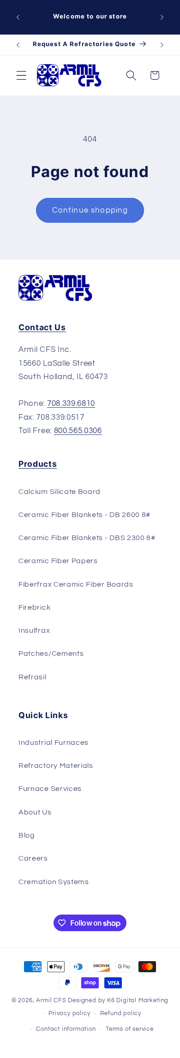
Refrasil (32, 677)
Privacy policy (69, 1013)
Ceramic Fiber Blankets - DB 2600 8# (84, 514)
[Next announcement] (162, 17)
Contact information (66, 1029)
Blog (26, 835)
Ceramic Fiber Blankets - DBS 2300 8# (87, 537)
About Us (35, 812)
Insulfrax (34, 630)
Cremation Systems (53, 882)
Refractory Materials (55, 765)
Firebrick (34, 607)
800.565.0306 (78, 431)
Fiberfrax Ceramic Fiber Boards (75, 584)
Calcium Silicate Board (59, 491)
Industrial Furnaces (53, 742)
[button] (21, 75)
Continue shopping (90, 210)
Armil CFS (51, 1001)
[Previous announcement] (18, 17)
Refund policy (120, 1013)
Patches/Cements (51, 653)
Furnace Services (50, 788)
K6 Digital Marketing (137, 1001)
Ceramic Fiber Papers (58, 561)
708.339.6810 (71, 403)
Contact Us (42, 327)
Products (37, 464)
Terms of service (130, 1029)
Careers (33, 858)
